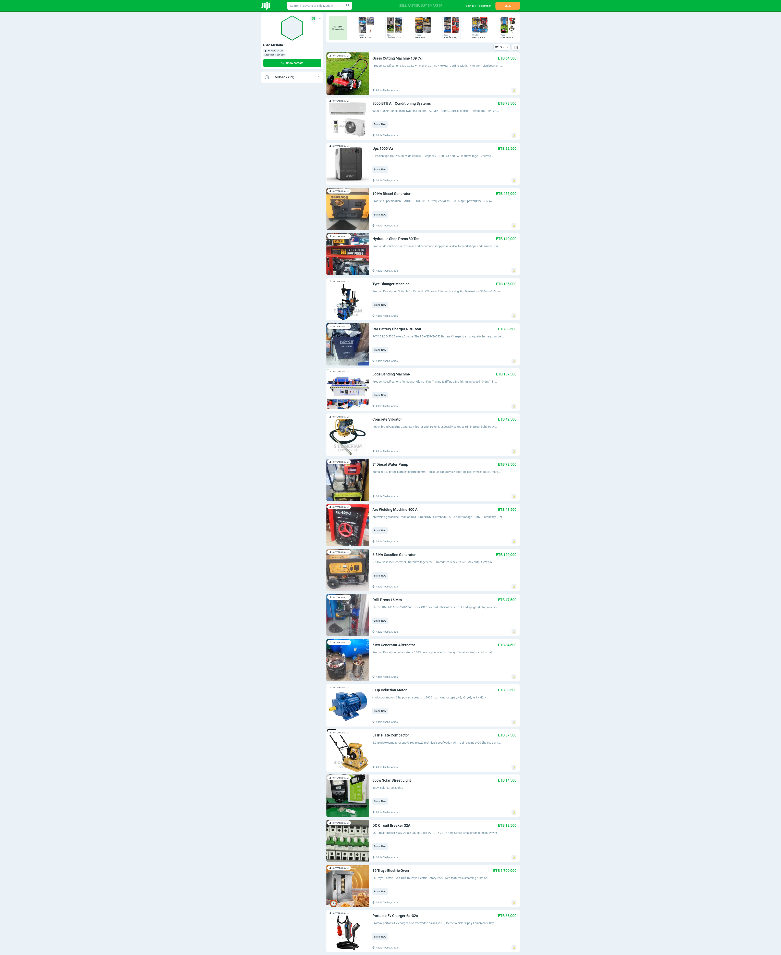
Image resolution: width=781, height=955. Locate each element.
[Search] (348, 6)
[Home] (266, 6)
